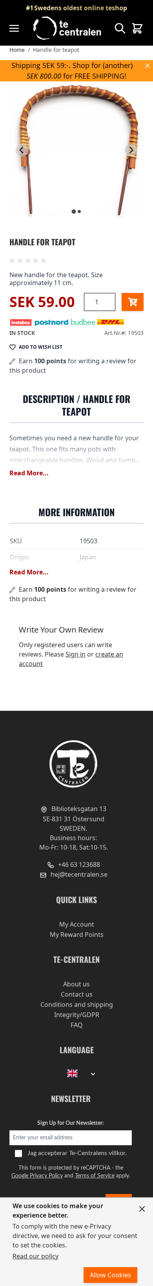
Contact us (77, 994)
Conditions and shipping (76, 1004)
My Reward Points (77, 934)
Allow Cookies (110, 1275)
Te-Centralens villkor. (98, 1153)
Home (17, 49)
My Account (76, 924)
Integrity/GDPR (76, 1014)
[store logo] (68, 28)
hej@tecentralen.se (78, 874)
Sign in (76, 654)
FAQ (77, 1025)
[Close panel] (142, 1209)
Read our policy (35, 1256)
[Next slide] (131, 150)
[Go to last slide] (22, 150)
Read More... (29, 473)
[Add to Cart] (133, 302)
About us (76, 984)
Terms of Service (95, 1176)
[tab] (73, 211)
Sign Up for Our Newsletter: (70, 1123)
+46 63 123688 (78, 864)
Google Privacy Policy (37, 1176)
